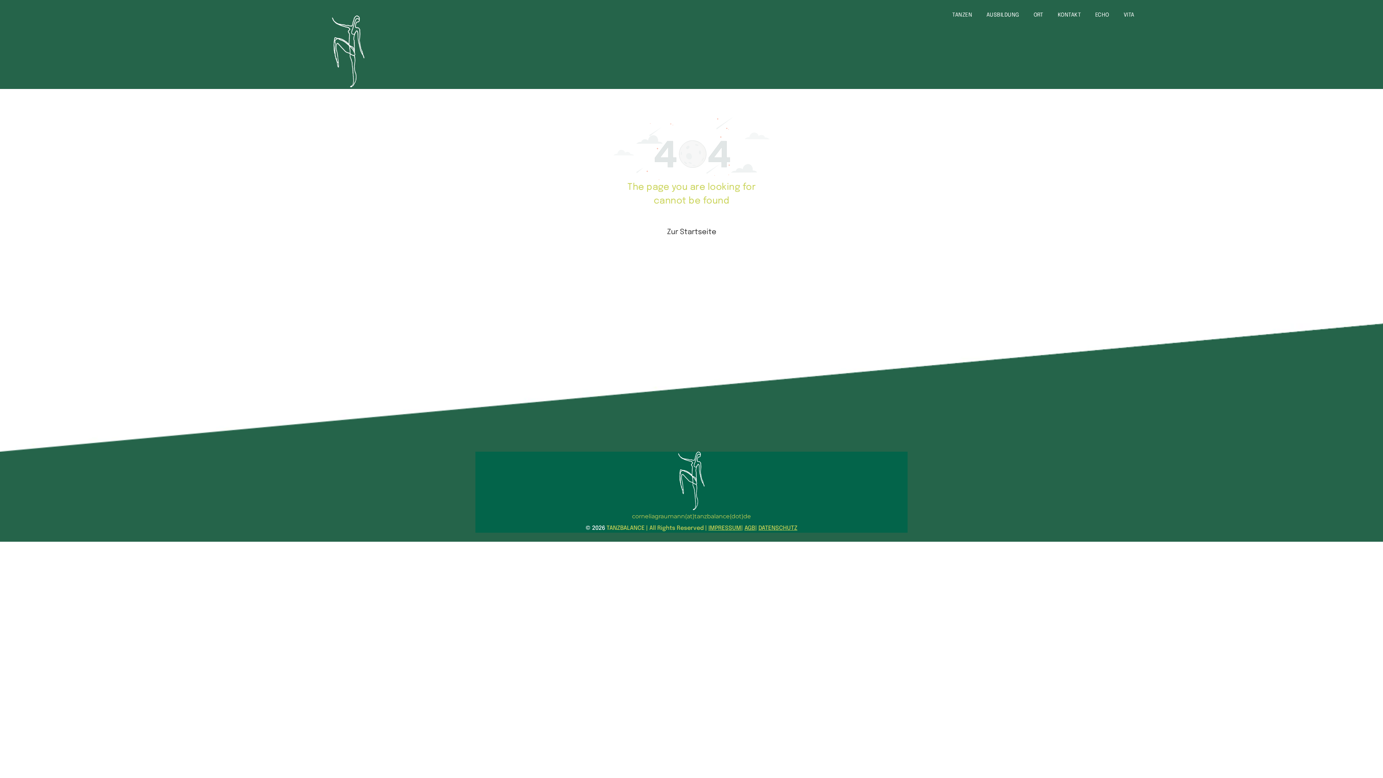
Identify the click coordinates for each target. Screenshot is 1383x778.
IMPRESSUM (724, 528)
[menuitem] (962, 15)
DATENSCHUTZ (777, 528)
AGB (749, 528)
